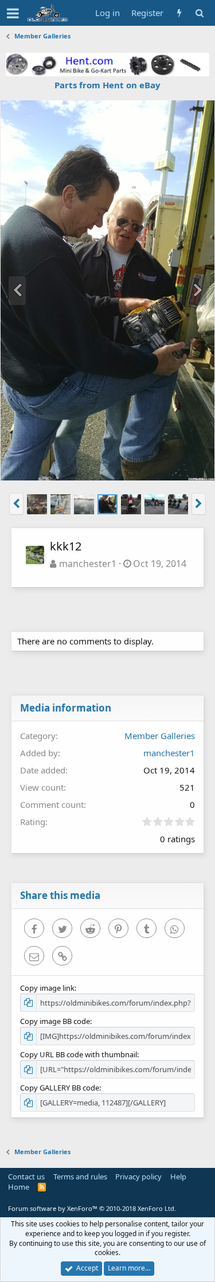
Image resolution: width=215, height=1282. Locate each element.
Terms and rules (80, 1176)
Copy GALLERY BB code (59, 1087)
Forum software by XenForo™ (92, 1208)
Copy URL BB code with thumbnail (78, 1054)
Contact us (26, 1176)
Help (178, 1176)
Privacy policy (138, 1176)
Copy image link (47, 988)
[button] (13, 13)
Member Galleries (159, 735)
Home (18, 1187)
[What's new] (179, 13)
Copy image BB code (55, 1021)
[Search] (199, 13)
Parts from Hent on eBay (107, 85)
